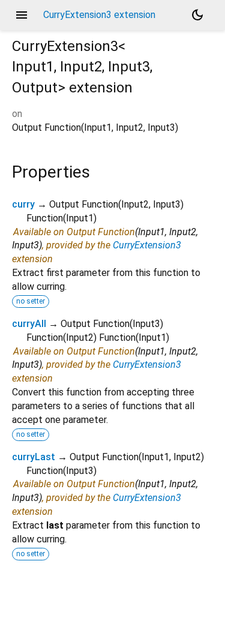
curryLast (33, 457)
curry (23, 204)
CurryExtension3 (147, 245)
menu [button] (21, 15)
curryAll (29, 323)
